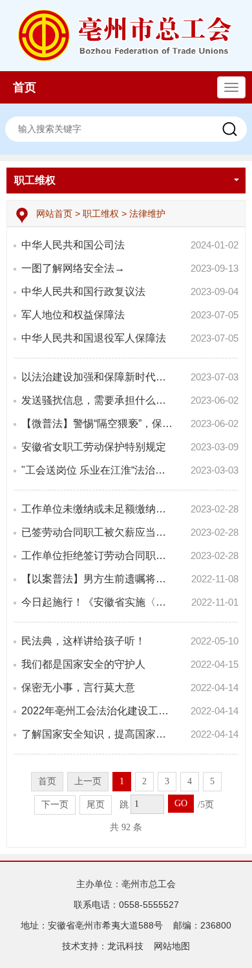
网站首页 (55, 213)
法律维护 (147, 213)
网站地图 (172, 946)
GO (180, 803)
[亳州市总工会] (126, 35)
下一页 (54, 804)
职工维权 (35, 180)
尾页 (96, 804)
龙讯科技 (125, 946)
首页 (24, 87)
